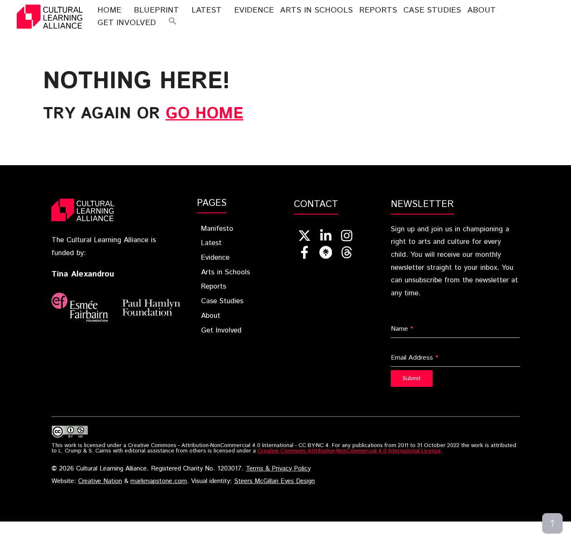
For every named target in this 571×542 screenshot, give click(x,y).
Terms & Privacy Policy (278, 468)
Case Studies (432, 10)
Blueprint (156, 10)
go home (204, 113)
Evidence (254, 10)
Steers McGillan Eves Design (274, 481)
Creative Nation (100, 481)
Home (109, 10)
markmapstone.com (158, 481)
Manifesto (217, 229)
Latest (206, 10)
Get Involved (126, 22)
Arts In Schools (316, 10)
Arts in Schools (225, 272)
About (481, 10)
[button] (172, 23)
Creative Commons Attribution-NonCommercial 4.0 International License (349, 451)
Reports (378, 10)
